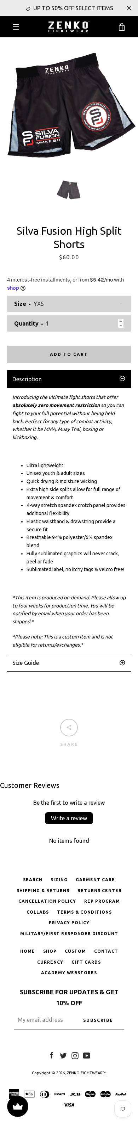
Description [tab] (27, 379)
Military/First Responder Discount (69, 933)
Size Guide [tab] (25, 663)
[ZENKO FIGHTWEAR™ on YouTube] (86, 1055)
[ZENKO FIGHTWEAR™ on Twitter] (63, 1055)
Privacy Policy (69, 922)
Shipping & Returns (43, 890)
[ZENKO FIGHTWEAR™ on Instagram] (75, 1055)
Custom (75, 951)
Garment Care (95, 879)
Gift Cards (86, 962)
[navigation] (16, 27)
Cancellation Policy (47, 901)
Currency (50, 962)
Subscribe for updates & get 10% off (69, 997)
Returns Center (99, 890)
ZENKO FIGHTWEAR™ (86, 1073)
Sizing (59, 879)
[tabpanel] (69, 521)
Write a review (69, 818)
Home (27, 951)
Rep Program (102, 901)
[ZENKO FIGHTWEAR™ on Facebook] (51, 1055)
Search (32, 879)
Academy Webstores (69, 972)
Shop (50, 951)
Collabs (38, 912)
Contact (106, 951)
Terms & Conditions (84, 912)
